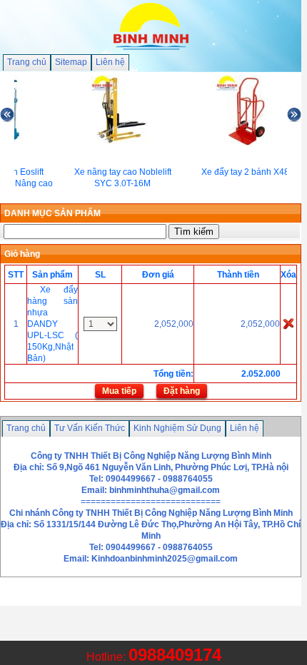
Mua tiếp (119, 391)
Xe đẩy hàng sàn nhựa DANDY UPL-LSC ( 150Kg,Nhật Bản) (52, 324)
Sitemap (71, 62)
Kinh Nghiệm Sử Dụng (177, 428)
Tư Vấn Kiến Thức (89, 428)
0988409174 (175, 654)
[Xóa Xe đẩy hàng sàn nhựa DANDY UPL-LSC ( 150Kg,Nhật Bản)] (288, 323)
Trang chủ (26, 62)
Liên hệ (110, 62)
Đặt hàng (181, 391)
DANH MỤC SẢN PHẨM (52, 213)
